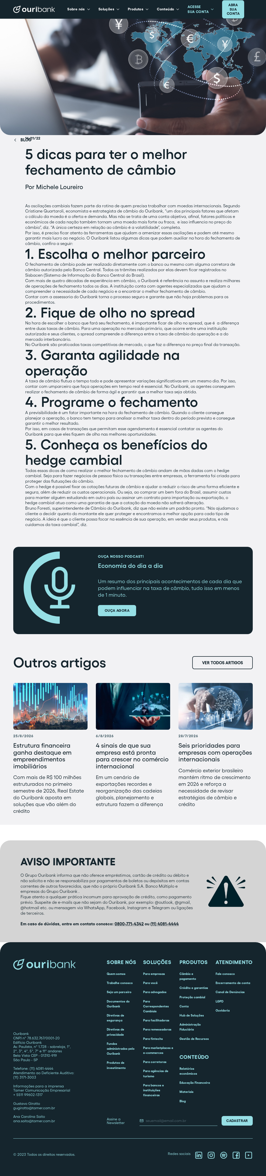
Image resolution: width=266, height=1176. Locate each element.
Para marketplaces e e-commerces (158, 1050)
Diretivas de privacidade (115, 1032)
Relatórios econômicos (188, 1071)
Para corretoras (155, 1062)
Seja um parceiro (119, 992)
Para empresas (154, 973)
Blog (182, 1101)
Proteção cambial (192, 997)
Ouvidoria (223, 1010)
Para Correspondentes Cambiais (156, 1006)
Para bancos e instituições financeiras (153, 1090)
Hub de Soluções (191, 1015)
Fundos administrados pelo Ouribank (121, 1048)
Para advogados (155, 992)
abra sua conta (233, 9)
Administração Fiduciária (190, 1027)
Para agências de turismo (155, 1073)
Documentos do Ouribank (118, 1004)
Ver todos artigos (222, 662)
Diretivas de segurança (115, 1018)
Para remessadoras (157, 1029)
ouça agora (117, 610)
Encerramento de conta (233, 983)
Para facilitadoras (156, 1020)
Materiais (186, 1091)
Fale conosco (225, 973)
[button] (78, 9)
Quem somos (116, 973)
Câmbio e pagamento (187, 976)
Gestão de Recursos (194, 1038)
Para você (150, 983)
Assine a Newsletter (116, 1121)
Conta (184, 1006)
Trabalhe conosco (120, 983)
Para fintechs (153, 1038)
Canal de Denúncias (230, 992)
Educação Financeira (194, 1082)
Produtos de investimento (116, 1065)
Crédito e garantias (193, 987)
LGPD (219, 1001)
